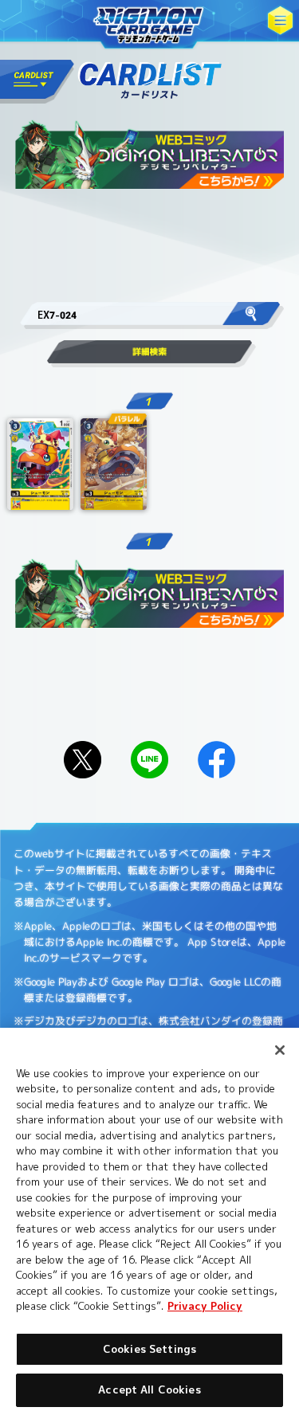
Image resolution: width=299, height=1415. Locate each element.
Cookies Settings (149, 1349)
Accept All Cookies (149, 1389)
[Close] (279, 1050)
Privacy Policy (204, 1306)
